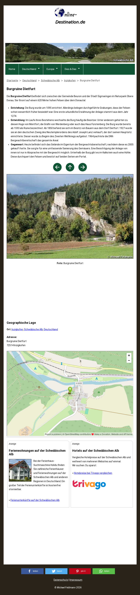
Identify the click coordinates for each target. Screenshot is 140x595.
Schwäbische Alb (33, 329)
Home (12, 69)
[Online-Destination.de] (70, 22)
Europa (50, 69)
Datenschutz (61, 579)
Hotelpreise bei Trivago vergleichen (93, 473)
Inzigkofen (17, 329)
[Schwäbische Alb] (70, 170)
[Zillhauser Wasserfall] (82, 170)
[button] (32, 571)
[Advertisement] (70, 34)
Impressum (76, 579)
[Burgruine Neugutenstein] (57, 170)
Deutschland (29, 69)
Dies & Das (70, 69)
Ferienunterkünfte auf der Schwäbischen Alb (35, 500)
